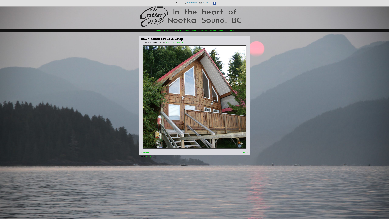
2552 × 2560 (170, 42)
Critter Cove (149, 157)
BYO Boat (166, 31)
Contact (232, 31)
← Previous (145, 152)
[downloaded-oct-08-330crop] (194, 97)
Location (176, 31)
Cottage (180, 42)
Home (158, 31)
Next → (245, 152)
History (204, 31)
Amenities (222, 31)
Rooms (194, 31)
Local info (212, 31)
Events (186, 31)
